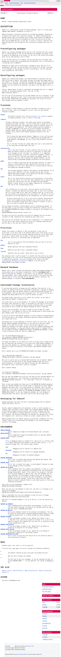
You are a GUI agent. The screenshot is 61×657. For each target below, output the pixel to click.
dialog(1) (44, 116)
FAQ (22, 3)
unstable (7, 5)
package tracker (46, 589)
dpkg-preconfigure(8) (31, 67)
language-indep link (48, 586)
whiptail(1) (34, 116)
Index (6, 3)
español (44, 618)
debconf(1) (29, 31)
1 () (45, 634)
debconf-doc (12, 5)
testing (44, 605)
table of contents (48, 595)
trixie (43, 602)
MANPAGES (7, 0)
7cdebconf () (47, 639)
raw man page (46, 591)
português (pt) (46, 623)
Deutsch (44, 614)
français (44, 621)
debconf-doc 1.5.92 (29, 646)
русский (44, 628)
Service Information (30, 3)
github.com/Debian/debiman (21, 654)
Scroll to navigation (7, 9)
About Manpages (14, 3)
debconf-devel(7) (15, 403)
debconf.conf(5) (12, 276)
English (44, 616)
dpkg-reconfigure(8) (11, 215)
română (44, 626)
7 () (44, 637)
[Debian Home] (2, 3)
